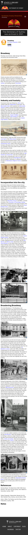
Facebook (10, 529)
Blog (24, 526)
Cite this (9, 45)
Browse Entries (18, 15)
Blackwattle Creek (5, 106)
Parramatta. (18, 83)
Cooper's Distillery (14, 115)
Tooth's (12, 440)
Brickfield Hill (17, 157)
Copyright (17, 526)
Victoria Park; (9, 154)
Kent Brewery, (7, 434)
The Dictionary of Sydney (7, 15)
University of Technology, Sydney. (17, 202)
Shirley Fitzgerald (13, 42)
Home (4, 526)
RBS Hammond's (10, 387)
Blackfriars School (12, 200)
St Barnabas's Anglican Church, (13, 160)
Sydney (2, 83)
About (10, 526)
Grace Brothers (4, 243)
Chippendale (13, 104)
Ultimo (19, 103)
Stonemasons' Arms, (6, 143)
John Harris (3, 139)
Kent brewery (14, 116)
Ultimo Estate (13, 139)
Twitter (18, 529)
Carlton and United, (8, 439)
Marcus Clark (10, 241)
